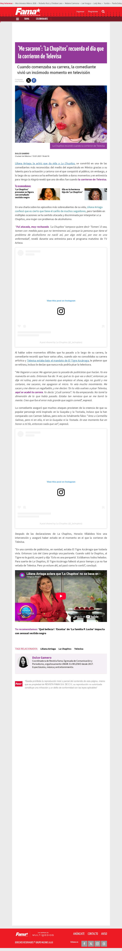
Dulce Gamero (22, 153)
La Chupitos (65, 649)
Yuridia (107, 3)
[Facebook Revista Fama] (84, 944)
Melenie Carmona (72, 3)
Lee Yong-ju (86, 3)
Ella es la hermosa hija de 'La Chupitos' (72, 191)
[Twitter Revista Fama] (91, 944)
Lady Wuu (97, 3)
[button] (28, 80)
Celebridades (42, 19)
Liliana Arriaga (48, 649)
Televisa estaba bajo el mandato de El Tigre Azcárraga (58, 360)
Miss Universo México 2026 (25, 3)
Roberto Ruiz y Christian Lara (50, 3)
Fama (26, 19)
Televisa (78, 649)
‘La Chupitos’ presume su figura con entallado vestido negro (24, 193)
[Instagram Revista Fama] (97, 944)
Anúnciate (79, 933)
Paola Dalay (117, 3)
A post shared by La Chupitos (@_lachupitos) (61, 342)
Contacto (93, 933)
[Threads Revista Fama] (104, 944)
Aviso (104, 933)
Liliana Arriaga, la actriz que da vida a (45, 163)
